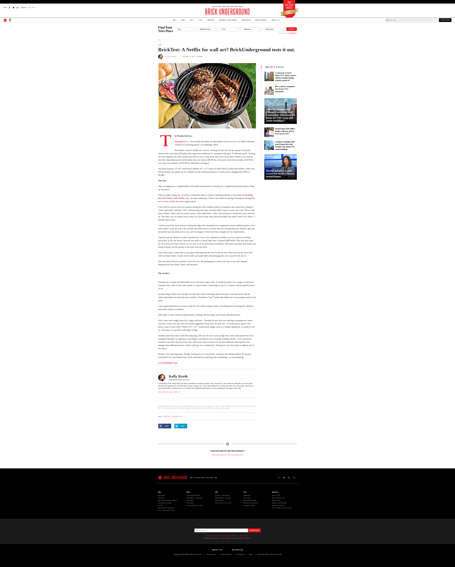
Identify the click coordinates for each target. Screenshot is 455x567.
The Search (190, 503)
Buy (174, 20)
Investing (161, 498)
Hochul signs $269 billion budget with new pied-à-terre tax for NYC (285, 131)
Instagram (17, 7)
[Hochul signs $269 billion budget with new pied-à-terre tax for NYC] (269, 132)
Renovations (276, 500)
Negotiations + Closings (223, 498)
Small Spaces (276, 495)
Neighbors (246, 495)
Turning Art (180, 141)
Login (250, 554)
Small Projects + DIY (278, 498)
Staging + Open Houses (222, 495)
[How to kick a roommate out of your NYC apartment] (269, 90)
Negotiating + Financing (166, 508)
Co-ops (160, 505)
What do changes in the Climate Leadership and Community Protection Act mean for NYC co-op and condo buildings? (280, 115)
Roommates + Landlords (194, 498)
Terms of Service (226, 554)
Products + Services (278, 505)
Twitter (13, 7)
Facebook (9, 7)
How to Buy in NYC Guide (166, 510)
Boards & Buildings (228, 20)
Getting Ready (219, 500)
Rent (183, 20)
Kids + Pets (246, 498)
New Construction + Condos (167, 500)
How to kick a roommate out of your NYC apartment (285, 88)
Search (292, 29)
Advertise (246, 20)
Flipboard (23, 7)
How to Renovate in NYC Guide (281, 508)
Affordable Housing (164, 503)
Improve (210, 20)
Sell (192, 20)
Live (200, 20)
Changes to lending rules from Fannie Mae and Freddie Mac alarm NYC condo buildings (285, 145)
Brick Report (261, 20)
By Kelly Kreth (171, 56)
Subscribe (254, 530)
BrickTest (167, 416)
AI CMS (279, 554)
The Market (161, 495)
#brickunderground (235, 455)
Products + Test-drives (250, 503)
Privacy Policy (211, 554)
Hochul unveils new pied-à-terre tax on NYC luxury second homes (280, 173)
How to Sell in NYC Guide (223, 503)
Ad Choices (240, 554)
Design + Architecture (279, 503)
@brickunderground (219, 455)
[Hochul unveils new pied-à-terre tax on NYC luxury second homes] (280, 167)
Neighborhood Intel (250, 500)
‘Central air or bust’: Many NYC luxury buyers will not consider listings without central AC (285, 76)
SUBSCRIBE (445, 20)
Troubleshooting (249, 505)
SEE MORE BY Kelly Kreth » (169, 392)
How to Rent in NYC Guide (195, 505)
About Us (276, 20)
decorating (177, 416)
